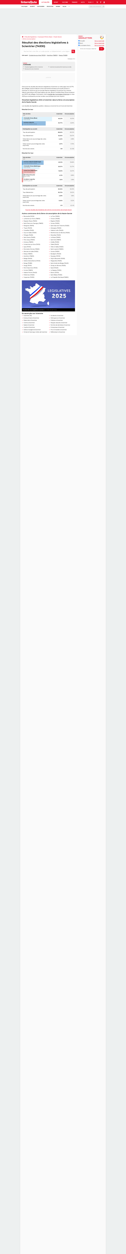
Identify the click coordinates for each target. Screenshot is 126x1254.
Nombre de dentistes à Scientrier (60, 325)
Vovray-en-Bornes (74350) (58, 265)
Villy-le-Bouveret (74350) (58, 258)
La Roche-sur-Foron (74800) (32, 218)
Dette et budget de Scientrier (32, 329)
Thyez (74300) (28, 228)
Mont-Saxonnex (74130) (30, 268)
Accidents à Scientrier (57, 315)
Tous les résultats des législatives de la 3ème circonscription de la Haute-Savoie (48, 210)
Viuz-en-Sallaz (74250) (30, 232)
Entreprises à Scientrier (57, 327)
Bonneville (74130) (29, 216)
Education (50, 6)
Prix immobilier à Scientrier (59, 329)
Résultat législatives (31, 37)
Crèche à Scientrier (29, 322)
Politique (24, 6)
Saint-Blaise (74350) (56, 275)
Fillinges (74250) (28, 235)
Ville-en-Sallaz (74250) (57, 247)
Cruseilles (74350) (29, 230)
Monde (58, 6)
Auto (83, 2)
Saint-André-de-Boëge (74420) (59, 263)
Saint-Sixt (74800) (56, 240)
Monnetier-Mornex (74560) (31, 249)
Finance (74, 2)
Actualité (82, 41)
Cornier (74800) (28, 270)
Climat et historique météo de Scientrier (35, 332)
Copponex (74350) (29, 277)
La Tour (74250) (55, 216)
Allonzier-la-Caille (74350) (31, 251)
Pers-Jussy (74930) (29, 240)
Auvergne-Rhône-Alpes (45, 37)
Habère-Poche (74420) (30, 272)
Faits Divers (40, 6)
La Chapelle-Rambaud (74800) (59, 277)
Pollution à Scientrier (57, 320)
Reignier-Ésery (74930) (30, 221)
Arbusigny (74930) (56, 228)
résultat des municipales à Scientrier (58, 94)
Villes (64, 6)
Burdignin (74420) (56, 254)
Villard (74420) (55, 244)
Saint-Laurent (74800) (57, 249)
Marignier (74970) (29, 225)
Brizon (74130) (55, 272)
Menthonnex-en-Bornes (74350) (60, 232)
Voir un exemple (99, 41)
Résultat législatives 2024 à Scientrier (34, 67)
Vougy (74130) (28, 265)
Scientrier (52, 67)
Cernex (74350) (55, 223)
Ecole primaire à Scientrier (31, 318)
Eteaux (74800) (28, 254)
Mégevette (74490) (56, 261)
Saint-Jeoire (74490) (29, 237)
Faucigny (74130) (55, 256)
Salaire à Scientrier (29, 325)
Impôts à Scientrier (29, 327)
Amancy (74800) (28, 242)
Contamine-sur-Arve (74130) (37, 55)
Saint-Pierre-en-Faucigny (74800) (33, 223)
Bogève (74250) (55, 221)
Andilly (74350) (55, 242)
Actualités (45, 2)
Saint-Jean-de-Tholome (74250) (60, 225)
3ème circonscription (29, 39)
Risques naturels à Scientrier (59, 322)
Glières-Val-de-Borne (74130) (32, 261)
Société (32, 6)
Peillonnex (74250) (29, 275)
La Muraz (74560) (55, 237)
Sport (56, 2)
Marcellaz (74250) (56, 235)
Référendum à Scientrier (58, 332)
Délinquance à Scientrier (58, 318)
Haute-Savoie (58, 37)
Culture (65, 2)
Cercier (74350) (55, 251)
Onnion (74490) (55, 218)
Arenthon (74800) (52, 55)
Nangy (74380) (63, 55)
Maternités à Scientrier (30, 320)
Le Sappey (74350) (56, 270)
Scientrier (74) (28, 315)
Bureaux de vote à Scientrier (32, 69)
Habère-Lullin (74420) (57, 230)
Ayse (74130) (27, 247)
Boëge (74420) (28, 258)
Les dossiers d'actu (85, 45)
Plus (90, 2)
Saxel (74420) (54, 268)
